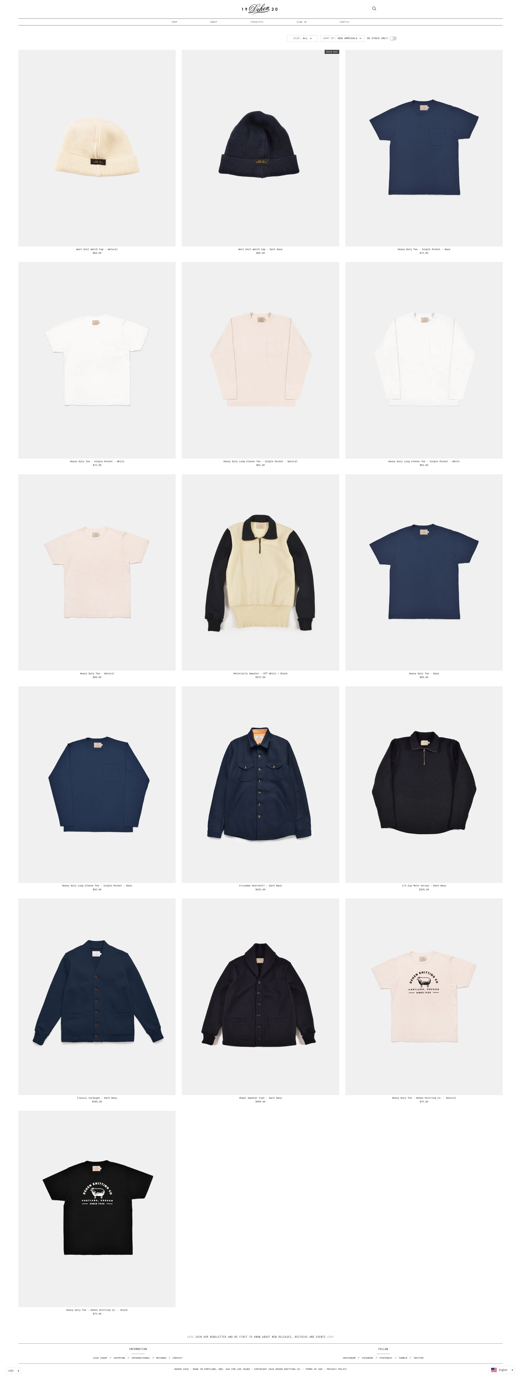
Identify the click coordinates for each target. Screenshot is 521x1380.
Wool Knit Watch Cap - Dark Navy (260, 249)
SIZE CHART (100, 1358)
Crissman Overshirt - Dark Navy (260, 885)
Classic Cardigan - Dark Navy (97, 1098)
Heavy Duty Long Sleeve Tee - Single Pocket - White (424, 461)
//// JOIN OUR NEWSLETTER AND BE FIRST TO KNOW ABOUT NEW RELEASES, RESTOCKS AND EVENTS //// (260, 1337)
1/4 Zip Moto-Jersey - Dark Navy (424, 885)
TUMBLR (403, 1358)
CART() (345, 22)
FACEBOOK (367, 1358)
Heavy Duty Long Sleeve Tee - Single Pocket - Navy (97, 885)
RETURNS (161, 1358)
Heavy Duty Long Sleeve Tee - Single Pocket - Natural (260, 461)
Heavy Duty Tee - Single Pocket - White (97, 461)
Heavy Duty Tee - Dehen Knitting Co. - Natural (424, 1098)
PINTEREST (386, 1358)
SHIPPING (119, 1358)
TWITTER (419, 1358)
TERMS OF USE (314, 1369)
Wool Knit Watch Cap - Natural (97, 249)
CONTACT (178, 1358)
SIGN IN (301, 22)
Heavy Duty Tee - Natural (97, 673)
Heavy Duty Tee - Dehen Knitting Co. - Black (97, 1310)
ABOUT (213, 22)
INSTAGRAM (349, 1358)
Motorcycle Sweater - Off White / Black (260, 673)
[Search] (374, 9)
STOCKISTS (257, 22)
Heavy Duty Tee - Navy (424, 673)
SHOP (174, 22)
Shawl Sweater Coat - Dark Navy (260, 1098)
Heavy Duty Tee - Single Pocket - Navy (424, 249)
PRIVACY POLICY (337, 1369)
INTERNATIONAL (140, 1358)
